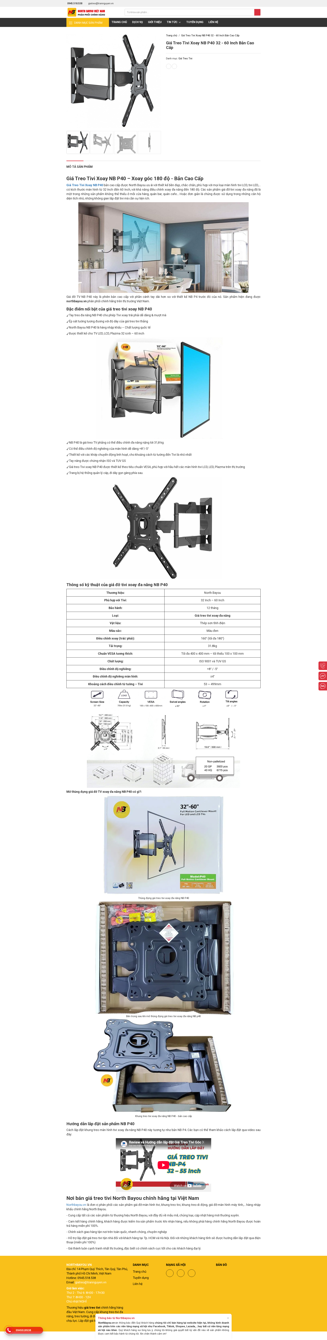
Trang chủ (119, 22)
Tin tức (172, 22)
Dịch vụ (137, 22)
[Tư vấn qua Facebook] (322, 676)
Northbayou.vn (76, 1205)
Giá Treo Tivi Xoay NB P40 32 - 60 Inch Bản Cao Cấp (210, 35)
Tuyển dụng (194, 22)
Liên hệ (213, 22)
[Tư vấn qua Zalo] (322, 686)
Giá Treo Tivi (185, 58)
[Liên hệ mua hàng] (322, 665)
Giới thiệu (155, 22)
